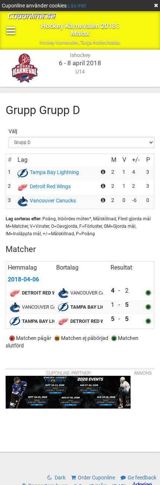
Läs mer (77, 6)
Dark (59, 478)
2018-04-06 (23, 279)
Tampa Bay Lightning (54, 172)
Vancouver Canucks (53, 201)
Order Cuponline (96, 478)
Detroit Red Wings (50, 186)
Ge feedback (142, 478)
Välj (13, 131)
